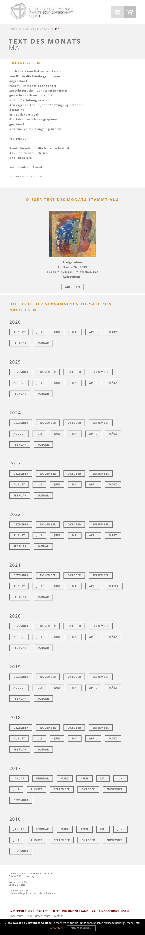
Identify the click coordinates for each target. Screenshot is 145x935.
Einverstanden (81, 928)
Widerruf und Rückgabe (29, 911)
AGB (29, 916)
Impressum (16, 916)
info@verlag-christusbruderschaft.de (32, 893)
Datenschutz (42, 916)
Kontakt (58, 916)
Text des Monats (36, 28)
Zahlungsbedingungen (110, 911)
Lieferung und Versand (69, 911)
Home (13, 28)
